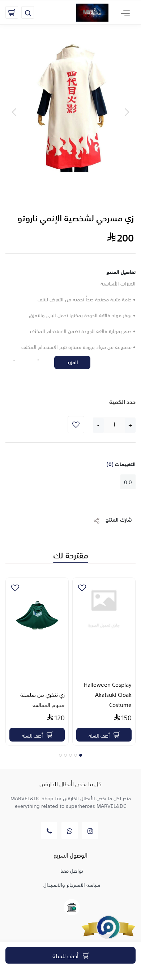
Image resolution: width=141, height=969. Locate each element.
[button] (80, 755)
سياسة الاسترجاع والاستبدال (71, 884)
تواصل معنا (71, 870)
